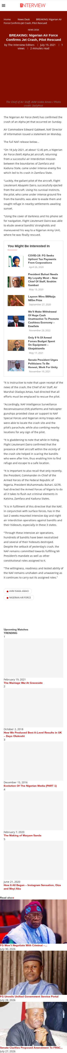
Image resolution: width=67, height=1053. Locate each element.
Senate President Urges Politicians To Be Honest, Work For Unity (43, 363)
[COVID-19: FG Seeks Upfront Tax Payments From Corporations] (16, 261)
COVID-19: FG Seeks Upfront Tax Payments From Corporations (42, 259)
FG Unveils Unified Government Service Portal (29, 996)
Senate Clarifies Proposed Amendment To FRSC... (31, 1047)
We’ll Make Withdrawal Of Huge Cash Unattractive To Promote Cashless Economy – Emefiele (43, 318)
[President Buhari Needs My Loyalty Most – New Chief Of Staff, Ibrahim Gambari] (16, 281)
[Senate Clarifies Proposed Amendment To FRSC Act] (33, 1024)
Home (7, 19)
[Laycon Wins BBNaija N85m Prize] (16, 300)
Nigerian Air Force (20, 597)
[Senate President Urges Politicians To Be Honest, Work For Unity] (16, 365)
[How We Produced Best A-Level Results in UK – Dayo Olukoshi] (33, 707)
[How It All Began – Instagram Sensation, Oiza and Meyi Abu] (33, 860)
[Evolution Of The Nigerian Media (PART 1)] (33, 761)
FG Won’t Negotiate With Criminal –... (23, 945)
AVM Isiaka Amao (19, 591)
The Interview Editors (21, 45)
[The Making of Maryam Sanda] (33, 810)
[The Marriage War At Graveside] (33, 658)
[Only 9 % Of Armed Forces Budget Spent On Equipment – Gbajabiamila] (16, 345)
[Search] (63, 5)
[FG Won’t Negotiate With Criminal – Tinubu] (33, 921)
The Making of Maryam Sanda (22, 835)
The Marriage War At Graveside (23, 682)
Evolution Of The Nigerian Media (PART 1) (30, 785)
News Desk (24, 19)
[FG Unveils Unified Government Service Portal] (33, 973)
